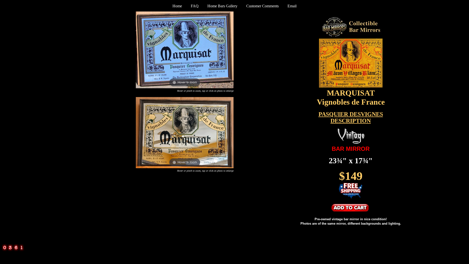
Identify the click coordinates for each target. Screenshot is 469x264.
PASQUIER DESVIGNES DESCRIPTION (351, 117)
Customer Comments (262, 6)
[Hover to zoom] (185, 49)
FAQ (195, 6)
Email (292, 6)
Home (177, 6)
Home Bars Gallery (222, 6)
